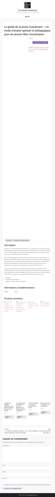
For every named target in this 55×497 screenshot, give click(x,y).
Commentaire (6, 445)
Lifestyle (30, 49)
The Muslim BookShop (27, 10)
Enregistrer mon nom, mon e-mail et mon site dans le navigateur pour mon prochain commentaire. (28, 484)
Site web (5, 478)
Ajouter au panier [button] (7, 417)
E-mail (5, 471)
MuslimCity (35, 49)
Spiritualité (41, 49)
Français (47, 47)
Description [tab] (9, 240)
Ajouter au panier (40, 42)
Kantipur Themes (33, 495)
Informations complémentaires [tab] (21, 240)
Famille (42, 47)
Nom (4, 465)
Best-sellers (37, 47)
